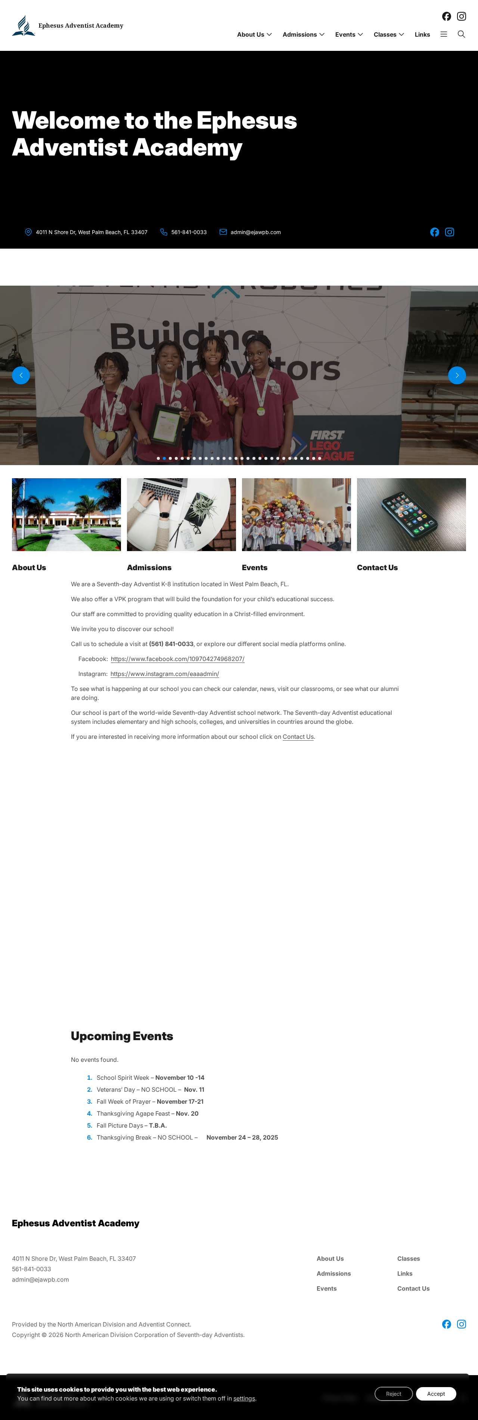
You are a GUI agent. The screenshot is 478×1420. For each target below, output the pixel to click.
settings (244, 1398)
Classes (385, 34)
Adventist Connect (164, 1324)
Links (422, 34)
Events (345, 34)
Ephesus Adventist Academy (80, 25)
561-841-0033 (189, 232)
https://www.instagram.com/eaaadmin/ (165, 673)
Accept (436, 1393)
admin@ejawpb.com (256, 232)
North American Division (91, 1324)
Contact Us (298, 736)
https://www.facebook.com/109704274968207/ (178, 659)
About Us (250, 34)
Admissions (300, 34)
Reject (393, 1393)
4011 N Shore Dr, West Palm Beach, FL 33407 (92, 232)
